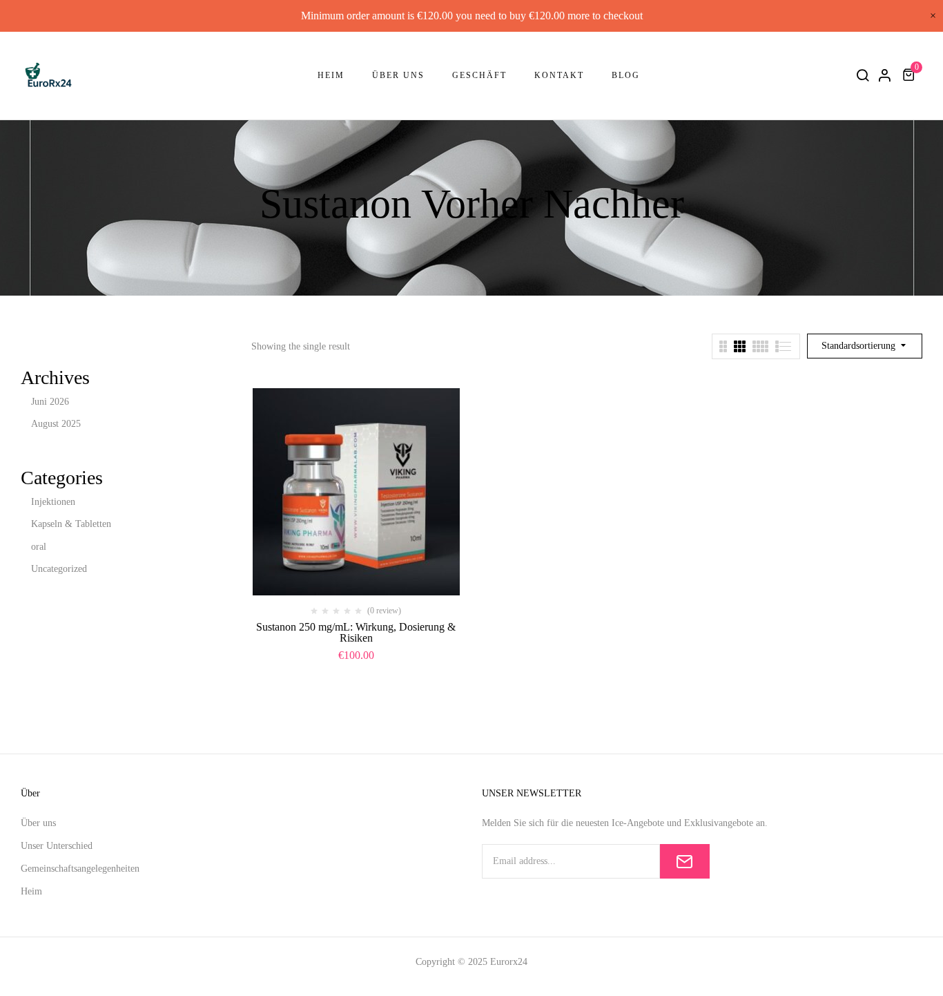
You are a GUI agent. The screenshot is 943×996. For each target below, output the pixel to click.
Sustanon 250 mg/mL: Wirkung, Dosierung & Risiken (356, 632)
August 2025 (56, 424)
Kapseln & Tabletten (71, 524)
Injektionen (53, 502)
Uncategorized (59, 569)
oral (38, 547)
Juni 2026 (50, 401)
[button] (910, 75)
